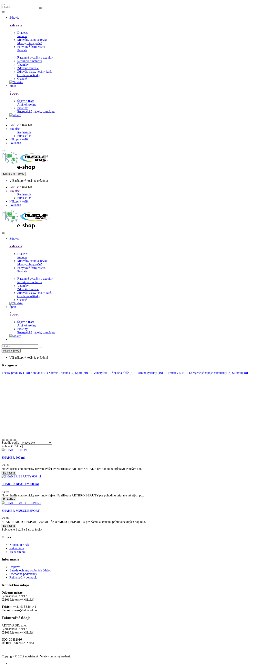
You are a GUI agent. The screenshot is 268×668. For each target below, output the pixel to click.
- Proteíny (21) (174, 372)
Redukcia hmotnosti (29, 61)
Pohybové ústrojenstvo (31, 46)
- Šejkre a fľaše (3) (120, 372)
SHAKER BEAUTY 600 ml (20, 484)
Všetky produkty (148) (16, 372)
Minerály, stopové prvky (32, 39)
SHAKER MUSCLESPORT (21, 510)
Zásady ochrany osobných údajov (30, 570)
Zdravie (15, 25)
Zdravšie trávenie (28, 68)
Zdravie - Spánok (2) (61, 372)
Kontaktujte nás (19, 544)
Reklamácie (16, 548)
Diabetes (22, 32)
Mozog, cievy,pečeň (29, 43)
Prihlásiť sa (24, 135)
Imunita (22, 36)
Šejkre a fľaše (25, 101)
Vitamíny (23, 64)
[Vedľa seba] (7, 440)
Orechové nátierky (28, 75)
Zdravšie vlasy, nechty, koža (34, 71)
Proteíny (22, 108)
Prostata (22, 50)
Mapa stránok (17, 551)
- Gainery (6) (97, 372)
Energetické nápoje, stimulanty (36, 111)
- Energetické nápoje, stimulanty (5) (208, 372)
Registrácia (24, 132)
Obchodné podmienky (23, 574)
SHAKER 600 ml (13, 457)
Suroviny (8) (240, 372)
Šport (13, 93)
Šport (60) (81, 372)
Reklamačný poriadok (23, 577)
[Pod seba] (3, 440)
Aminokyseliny (26, 104)
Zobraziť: (7, 446)
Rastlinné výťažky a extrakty (35, 57)
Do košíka (9, 472)
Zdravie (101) (39, 372)
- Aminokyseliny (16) (148, 372)
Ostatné (22, 78)
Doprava (14, 567)
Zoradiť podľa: (11, 442)
